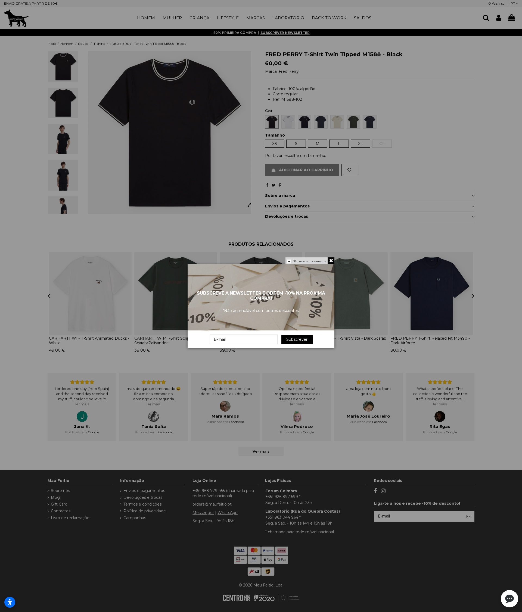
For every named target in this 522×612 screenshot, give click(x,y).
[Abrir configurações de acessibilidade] (9, 602)
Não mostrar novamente (309, 261)
